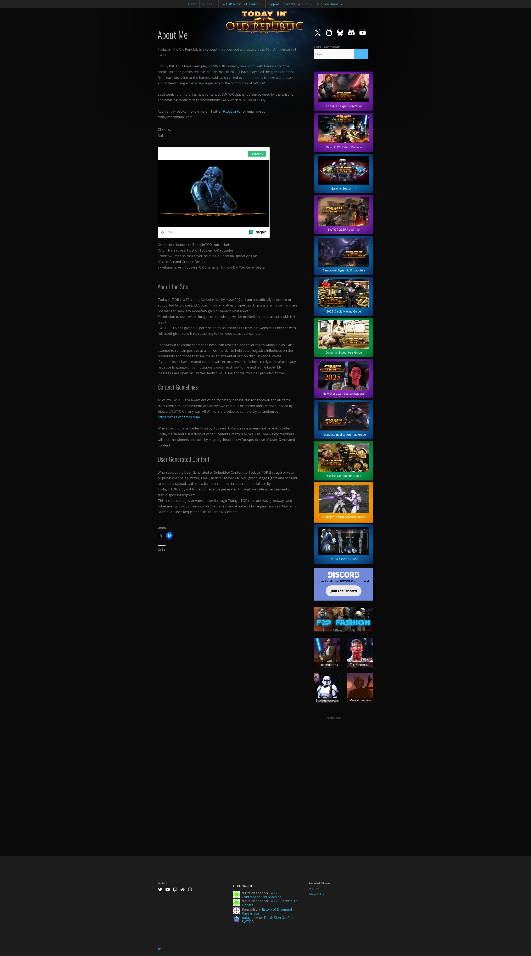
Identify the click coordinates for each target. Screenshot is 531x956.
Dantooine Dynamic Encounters (343, 270)
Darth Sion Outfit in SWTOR (268, 919)
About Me (314, 888)
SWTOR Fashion (296, 4)
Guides (207, 4)
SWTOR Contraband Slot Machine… (263, 895)
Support (274, 4)
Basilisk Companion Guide (343, 476)
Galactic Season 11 (344, 188)
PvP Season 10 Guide (343, 559)
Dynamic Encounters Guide (344, 352)
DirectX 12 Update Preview (344, 147)
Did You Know (328, 4)
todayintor (250, 917)
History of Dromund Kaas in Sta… (267, 911)
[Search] (361, 54)
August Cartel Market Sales (344, 517)
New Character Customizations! (344, 393)
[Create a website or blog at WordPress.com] (159, 948)
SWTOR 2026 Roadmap (344, 229)
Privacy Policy (316, 894)
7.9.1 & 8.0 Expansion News (343, 106)
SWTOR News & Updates (240, 4)
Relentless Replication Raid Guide (344, 435)
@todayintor (232, 111)
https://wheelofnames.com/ (179, 417)
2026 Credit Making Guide (343, 311)
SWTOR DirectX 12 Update (269, 903)
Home (192, 4)
